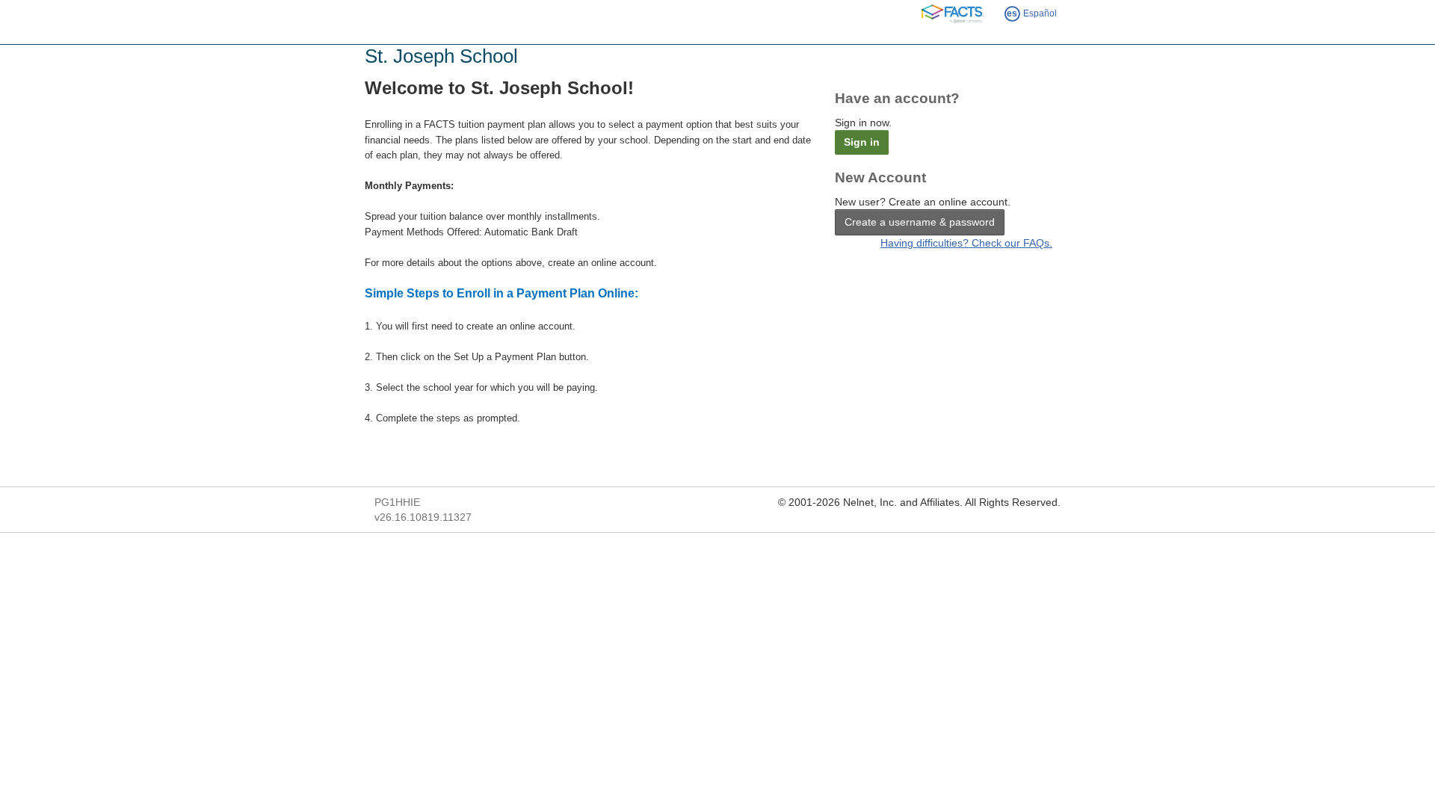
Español (1032, 13)
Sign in (862, 142)
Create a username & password (920, 222)
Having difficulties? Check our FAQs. (966, 243)
